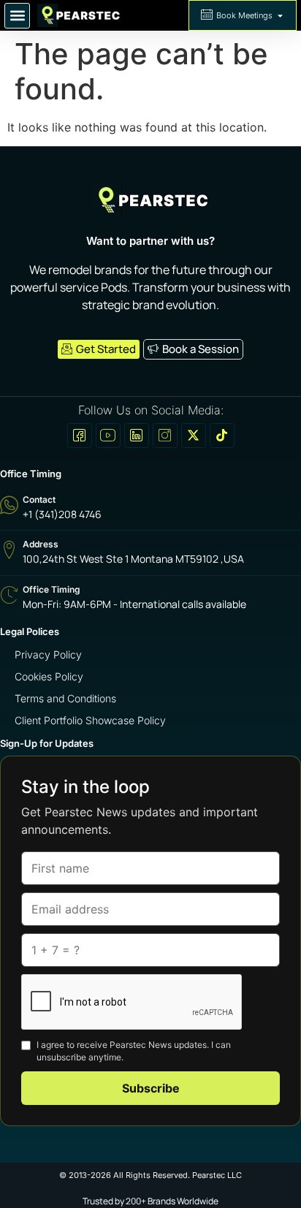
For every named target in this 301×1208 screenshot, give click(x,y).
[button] (17, 16)
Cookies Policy (49, 676)
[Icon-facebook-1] (79, 435)
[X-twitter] (193, 435)
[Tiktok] (222, 435)
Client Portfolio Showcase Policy (90, 720)
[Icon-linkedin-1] (136, 435)
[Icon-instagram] (165, 435)
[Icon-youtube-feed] (108, 435)
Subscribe (151, 1088)
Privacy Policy (48, 654)
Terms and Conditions (65, 698)
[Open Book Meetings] (280, 16)
